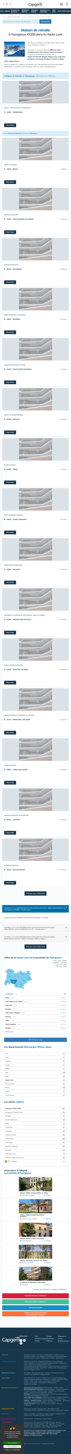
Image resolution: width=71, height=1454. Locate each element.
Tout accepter (12, 1443)
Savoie (35, 1091)
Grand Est (35, 1131)
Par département (38, 1373)
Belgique (37, 1161)
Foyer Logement (29, 1363)
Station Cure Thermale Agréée (34, 1415)
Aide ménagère (49, 1389)
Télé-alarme (51, 1402)
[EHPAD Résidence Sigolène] (35, 499)
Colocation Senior (30, 1410)
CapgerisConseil (40, 1430)
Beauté (52, 1414)
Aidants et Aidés (30, 1356)
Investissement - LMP (41, 1424)
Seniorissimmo (29, 1430)
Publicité (49, 1341)
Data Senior (60, 1358)
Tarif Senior (40, 1414)
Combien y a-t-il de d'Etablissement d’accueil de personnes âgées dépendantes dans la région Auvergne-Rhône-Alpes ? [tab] (29, 938)
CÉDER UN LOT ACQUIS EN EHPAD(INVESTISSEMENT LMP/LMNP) (36, 1314)
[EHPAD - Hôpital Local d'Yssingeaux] (35, 92)
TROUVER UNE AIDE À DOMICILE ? (36, 1296)
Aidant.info (45, 1434)
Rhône (35, 1087)
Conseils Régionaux (59, 1378)
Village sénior (42, 1409)
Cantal (35, 1065)
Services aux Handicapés (38, 1392)
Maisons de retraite (15, 11)
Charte (37, 1341)
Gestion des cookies (48, 1443)
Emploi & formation (9, 1418)
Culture (52, 1358)
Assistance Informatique (59, 1394)
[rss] (10, 4)
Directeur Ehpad (29, 1369)
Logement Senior (34, 11)
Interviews (40, 1355)
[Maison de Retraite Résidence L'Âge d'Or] (35, 699)
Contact (49, 1336)
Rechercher (45, 21)
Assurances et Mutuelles (51, 1381)
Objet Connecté (52, 1427)
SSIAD (50, 1392)
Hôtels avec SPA (29, 1414)
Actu (2, 11)
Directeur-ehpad (29, 1432)
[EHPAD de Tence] (35, 449)
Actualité (5, 1354)
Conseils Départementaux (33, 1379)
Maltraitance (51, 1383)
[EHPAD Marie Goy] (35, 749)
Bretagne (35, 1116)
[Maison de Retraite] (35, 199)
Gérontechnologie (55, 1425)
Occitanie (35, 1150)
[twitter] (7, 4)
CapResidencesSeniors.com (56, 1430)
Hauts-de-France (35, 1135)
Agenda (7, 11)
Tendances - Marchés (41, 1425)
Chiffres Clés (52, 1368)
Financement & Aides (31, 1368)
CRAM (65, 1379)
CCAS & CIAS (47, 1388)
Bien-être (54, 11)
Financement (28, 1424)
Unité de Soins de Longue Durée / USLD (37, 1365)
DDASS (59, 1379)
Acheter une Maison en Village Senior (37, 1374)
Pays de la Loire (35, 1154)
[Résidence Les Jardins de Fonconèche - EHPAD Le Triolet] (35, 599)
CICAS (61, 1388)
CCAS (31, 1381)
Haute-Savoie (35, 1095)
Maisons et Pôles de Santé (33, 1435)
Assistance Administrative (40, 1394)
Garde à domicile (62, 1389)
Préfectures (46, 1379)
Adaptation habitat (62, 1410)
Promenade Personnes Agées (42, 1399)
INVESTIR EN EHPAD (35, 1308)
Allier (35, 1057)
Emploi (68, 11)
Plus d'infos (10, 125)
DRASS (53, 1379)
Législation (43, 1368)
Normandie (35, 1142)
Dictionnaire (61, 1368)
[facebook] (3, 4)
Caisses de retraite (30, 1383)
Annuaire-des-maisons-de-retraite (48, 1432)
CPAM (26, 1381)
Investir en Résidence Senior (54, 1373)
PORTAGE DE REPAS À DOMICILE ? (35, 1302)
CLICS (40, 1381)
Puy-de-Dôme (35, 1084)
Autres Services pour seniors (46, 1404)
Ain (35, 1053)
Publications (44, 1358)
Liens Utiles (6, 1378)
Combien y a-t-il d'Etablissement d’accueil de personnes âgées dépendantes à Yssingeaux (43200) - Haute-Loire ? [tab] (34, 909)
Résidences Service (8, 1373)
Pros (64, 11)
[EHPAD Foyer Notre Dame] (35, 549)
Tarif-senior (54, 1434)
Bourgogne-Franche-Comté (35, 1112)
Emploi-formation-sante (32, 1434)
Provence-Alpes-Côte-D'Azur (35, 1157)
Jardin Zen (49, 1415)
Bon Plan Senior (29, 1358)
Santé (38, 1358)
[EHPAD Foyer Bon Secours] (35, 399)
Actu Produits (41, 1356)
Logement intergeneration (46, 1410)
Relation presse (63, 1341)
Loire (35, 1076)
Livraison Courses (30, 1391)
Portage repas (42, 1391)
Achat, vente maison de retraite (35, 1427)
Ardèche (35, 1061)
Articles (33, 1355)
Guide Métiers (47, 1419)
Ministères (31, 1378)
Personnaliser (12, 1446)
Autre (38, 1369)
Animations (65, 1366)
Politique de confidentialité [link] (12, 1450)
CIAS (35, 1381)
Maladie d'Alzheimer (45, 1361)
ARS (25, 1378)
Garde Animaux (48, 1400)
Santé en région (41, 1378)
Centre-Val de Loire (35, 1120)
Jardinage (58, 1400)
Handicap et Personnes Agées (57, 1356)
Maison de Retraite (30, 1361)
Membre (62, 4)
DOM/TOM (35, 1127)
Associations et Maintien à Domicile (36, 1396)
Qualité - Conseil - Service (52, 1422)
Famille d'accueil (54, 1366)
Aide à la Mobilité (49, 1397)
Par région (27, 1373)
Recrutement (37, 1422)
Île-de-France (35, 1139)
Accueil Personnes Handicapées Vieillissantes (51, 1363)
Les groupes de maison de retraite (36, 1366)
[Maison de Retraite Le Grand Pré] (35, 800)
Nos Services (28, 1425)
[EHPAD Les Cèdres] (35, 149)
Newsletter (50, 1338)
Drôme (35, 1069)
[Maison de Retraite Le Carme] (35, 349)
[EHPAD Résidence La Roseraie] (35, 299)
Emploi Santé (28, 1419)
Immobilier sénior (53, 1409)
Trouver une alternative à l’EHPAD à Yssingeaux (50, 1289)
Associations (42, 1383)
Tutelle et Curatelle (30, 1384)
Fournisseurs (28, 1422)
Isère (35, 1072)
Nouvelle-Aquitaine (35, 1146)
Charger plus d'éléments (35, 893)
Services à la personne (45, 11)
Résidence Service (25, 11)
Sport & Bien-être (59, 1399)
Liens (59, 11)
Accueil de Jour (58, 1361)
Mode (47, 1414)
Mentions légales (41, 1338)
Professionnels (7, 1422)
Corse (35, 1123)
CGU (36, 1336)
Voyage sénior (60, 1414)
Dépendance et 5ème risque (54, 1355)
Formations (38, 1419)
